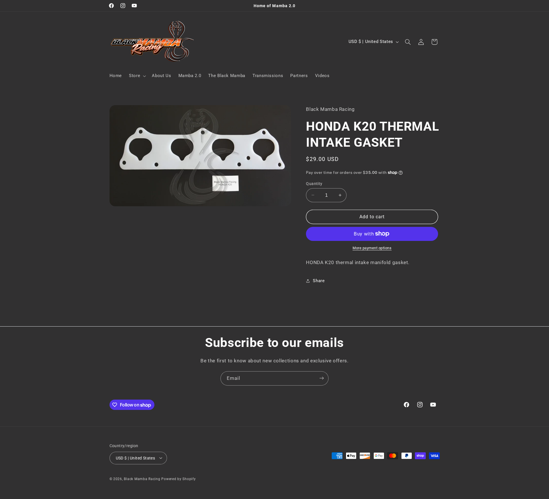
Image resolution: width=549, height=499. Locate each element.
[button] (137, 76)
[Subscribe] (321, 378)
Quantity (314, 183)
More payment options (372, 248)
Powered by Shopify (178, 479)
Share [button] (319, 280)
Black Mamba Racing (142, 479)
